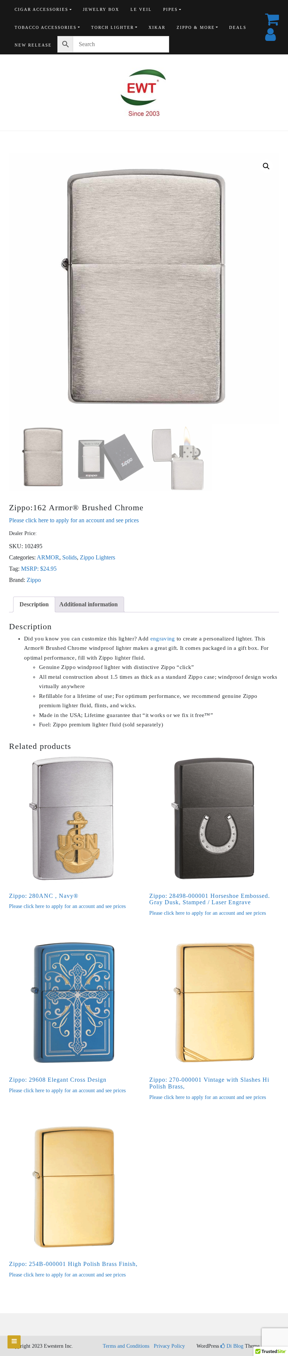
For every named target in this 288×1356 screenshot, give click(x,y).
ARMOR (48, 557)
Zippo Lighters (97, 557)
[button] (266, 166)
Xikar (156, 27)
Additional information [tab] (88, 604)
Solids (69, 557)
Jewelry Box (101, 9)
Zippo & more (196, 27)
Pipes (170, 9)
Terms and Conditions (126, 1346)
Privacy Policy (169, 1346)
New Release (33, 45)
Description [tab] (34, 604)
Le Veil (141, 9)
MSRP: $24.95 (39, 568)
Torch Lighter (112, 27)
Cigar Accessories (41, 9)
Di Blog (234, 1346)
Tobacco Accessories (45, 27)
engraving (162, 639)
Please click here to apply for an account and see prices (74, 520)
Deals (237, 27)
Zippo (34, 580)
